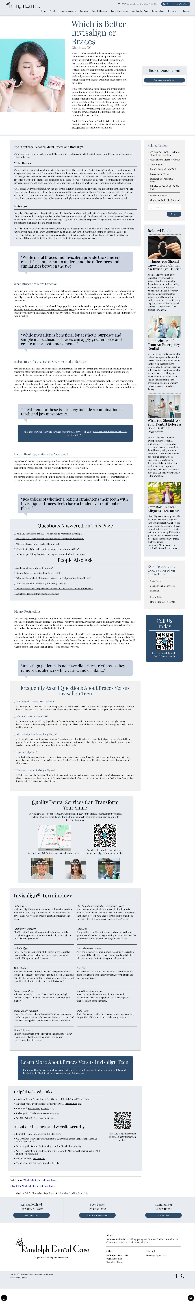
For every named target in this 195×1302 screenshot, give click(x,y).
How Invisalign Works (38, 1108)
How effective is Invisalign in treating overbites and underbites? (47, 549)
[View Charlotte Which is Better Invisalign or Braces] (32, 111)
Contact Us (163, 1215)
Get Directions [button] (31, 1215)
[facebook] (176, 1276)
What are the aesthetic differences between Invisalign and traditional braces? (54, 578)
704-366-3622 (56, 1073)
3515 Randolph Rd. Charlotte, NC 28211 (139, 4)
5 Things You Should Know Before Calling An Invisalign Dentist (164, 265)
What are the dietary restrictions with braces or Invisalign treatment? (50, 538)
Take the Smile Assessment (41, 1113)
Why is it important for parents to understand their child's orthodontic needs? (54, 588)
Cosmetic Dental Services (162, 585)
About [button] (52, 11)
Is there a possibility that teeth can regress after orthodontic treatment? (51, 554)
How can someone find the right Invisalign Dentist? (41, 583)
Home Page (71, 1103)
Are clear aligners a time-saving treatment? (37, 593)
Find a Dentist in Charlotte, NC (165, 200)
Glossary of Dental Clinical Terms (67, 1099)
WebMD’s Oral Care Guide (37, 1118)
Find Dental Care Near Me (162, 601)
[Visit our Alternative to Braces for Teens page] (42, 878)
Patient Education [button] (99, 11)
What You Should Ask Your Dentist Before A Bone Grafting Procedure (164, 426)
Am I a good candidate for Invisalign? (34, 567)
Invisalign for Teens (159, 174)
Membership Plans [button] (140, 11)
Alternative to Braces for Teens (165, 159)
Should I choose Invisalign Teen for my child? (38, 573)
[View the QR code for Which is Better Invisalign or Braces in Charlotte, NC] (105, 846)
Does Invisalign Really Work (163, 169)
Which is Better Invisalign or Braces (40, 1180)
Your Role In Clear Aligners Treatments (164, 509)
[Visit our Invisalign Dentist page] (109, 878)
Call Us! (177, 4)
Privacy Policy (15, 1277)
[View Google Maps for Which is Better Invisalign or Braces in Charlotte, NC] (54, 850)
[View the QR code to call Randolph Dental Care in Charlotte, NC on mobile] (165, 649)
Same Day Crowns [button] (119, 11)
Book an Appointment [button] (164, 80)
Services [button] (84, 11)
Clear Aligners (157, 164)
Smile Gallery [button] (158, 11)
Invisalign (154, 590)
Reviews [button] (172, 11)
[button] (4, 1298)
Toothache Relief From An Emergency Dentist (164, 344)
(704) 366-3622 (78, 127)
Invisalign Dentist (158, 195)
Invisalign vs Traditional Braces (161, 180)
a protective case (69, 480)
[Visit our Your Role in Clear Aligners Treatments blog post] (164, 503)
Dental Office (156, 597)
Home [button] (43, 11)
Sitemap (24, 1277)
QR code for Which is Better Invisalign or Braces (32, 1186)
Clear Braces (156, 581)
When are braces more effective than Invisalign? (39, 543)
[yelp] (182, 1276)
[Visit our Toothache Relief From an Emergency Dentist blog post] (164, 337)
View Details (39, 1158)
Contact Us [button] (184, 11)
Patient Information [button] (67, 11)
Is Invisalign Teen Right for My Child (164, 187)
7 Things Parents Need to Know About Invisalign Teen (165, 153)
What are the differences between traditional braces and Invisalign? (49, 533)
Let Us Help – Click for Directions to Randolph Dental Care (54, 853)
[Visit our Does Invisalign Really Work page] (75, 878)
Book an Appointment (97, 1215)
